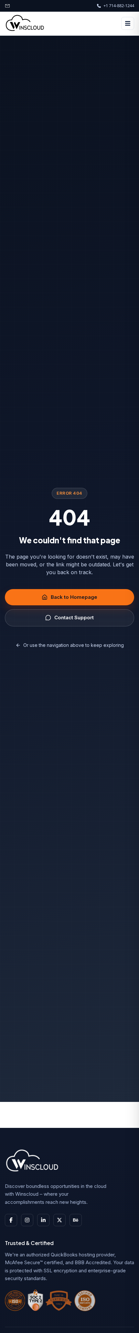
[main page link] (34, 1161)
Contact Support (74, 617)
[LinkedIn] (43, 1220)
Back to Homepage (74, 597)
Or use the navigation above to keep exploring (73, 645)
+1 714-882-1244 (118, 5)
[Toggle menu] (127, 23)
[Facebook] (11, 1220)
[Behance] (76, 1220)
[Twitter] (59, 1220)
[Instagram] (27, 1220)
